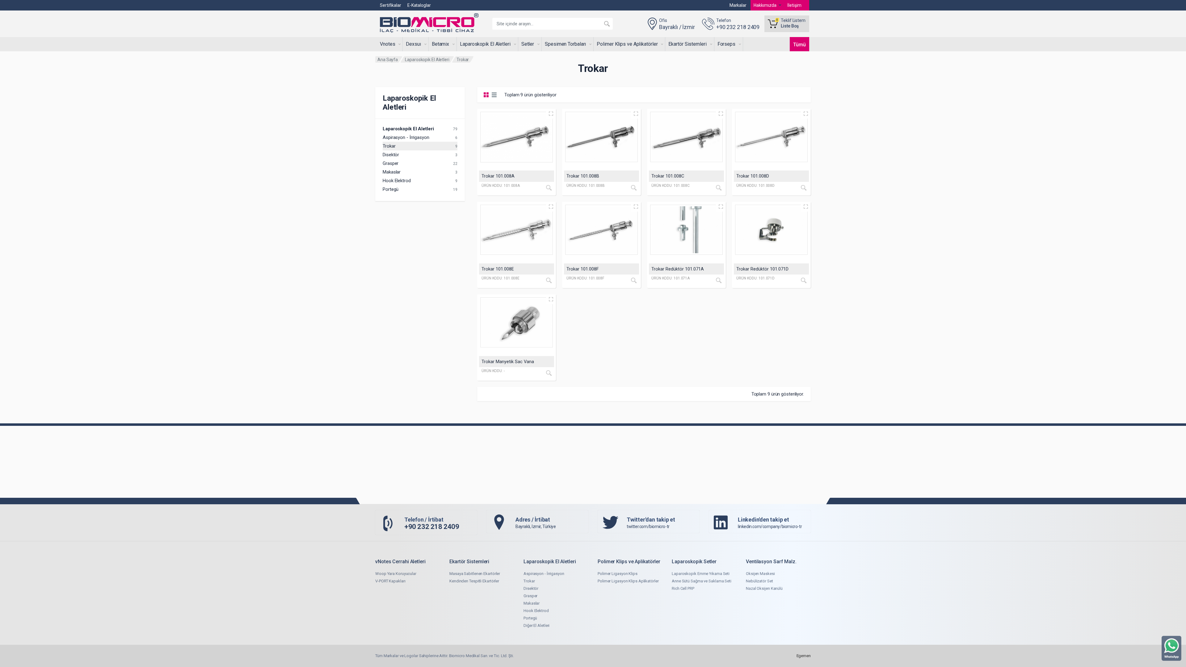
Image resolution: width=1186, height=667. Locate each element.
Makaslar (392, 172)
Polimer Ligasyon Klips (617, 573)
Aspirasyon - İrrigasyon (406, 137)
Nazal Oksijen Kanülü (764, 588)
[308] (771, 230)
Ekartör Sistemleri (687, 44)
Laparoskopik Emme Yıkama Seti (701, 573)
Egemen (804, 655)
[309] (516, 322)
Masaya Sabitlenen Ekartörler (474, 573)
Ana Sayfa (387, 59)
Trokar (389, 146)
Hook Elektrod (397, 180)
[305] (516, 230)
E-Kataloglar (419, 5)
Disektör (391, 154)
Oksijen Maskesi (760, 573)
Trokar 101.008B (582, 176)
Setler (527, 44)
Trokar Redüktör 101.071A (677, 269)
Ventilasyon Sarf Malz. (771, 561)
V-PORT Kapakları (390, 581)
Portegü (390, 189)
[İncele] (548, 187)
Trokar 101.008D (752, 176)
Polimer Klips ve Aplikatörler (627, 44)
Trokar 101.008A (498, 176)
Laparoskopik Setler (694, 561)
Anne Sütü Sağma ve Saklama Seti (701, 581)
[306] (601, 230)
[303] (686, 137)
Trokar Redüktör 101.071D (762, 269)
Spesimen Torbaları (565, 44)
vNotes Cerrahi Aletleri (400, 561)
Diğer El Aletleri (536, 625)
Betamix (440, 44)
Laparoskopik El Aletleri (485, 44)
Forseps (726, 44)
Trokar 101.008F (582, 269)
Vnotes (387, 44)
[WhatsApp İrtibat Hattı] (1171, 648)
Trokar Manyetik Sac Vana (508, 361)
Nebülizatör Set (759, 581)
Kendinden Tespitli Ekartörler (474, 581)
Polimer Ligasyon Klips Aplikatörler (628, 581)
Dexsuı (413, 44)
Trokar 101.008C (667, 176)
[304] (771, 137)
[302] (601, 137)
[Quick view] (551, 114)
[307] (686, 230)
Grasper (390, 163)
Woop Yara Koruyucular (395, 573)
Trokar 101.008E (498, 269)
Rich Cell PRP (683, 588)
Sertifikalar (390, 5)
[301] (516, 137)
